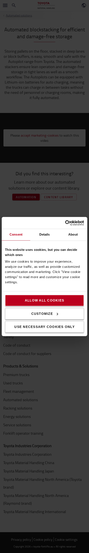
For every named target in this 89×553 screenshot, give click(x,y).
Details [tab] (44, 234)
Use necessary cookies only (44, 327)
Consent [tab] (16, 234)
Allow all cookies (44, 300)
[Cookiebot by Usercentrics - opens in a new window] (65, 223)
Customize (42, 313)
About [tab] (73, 234)
